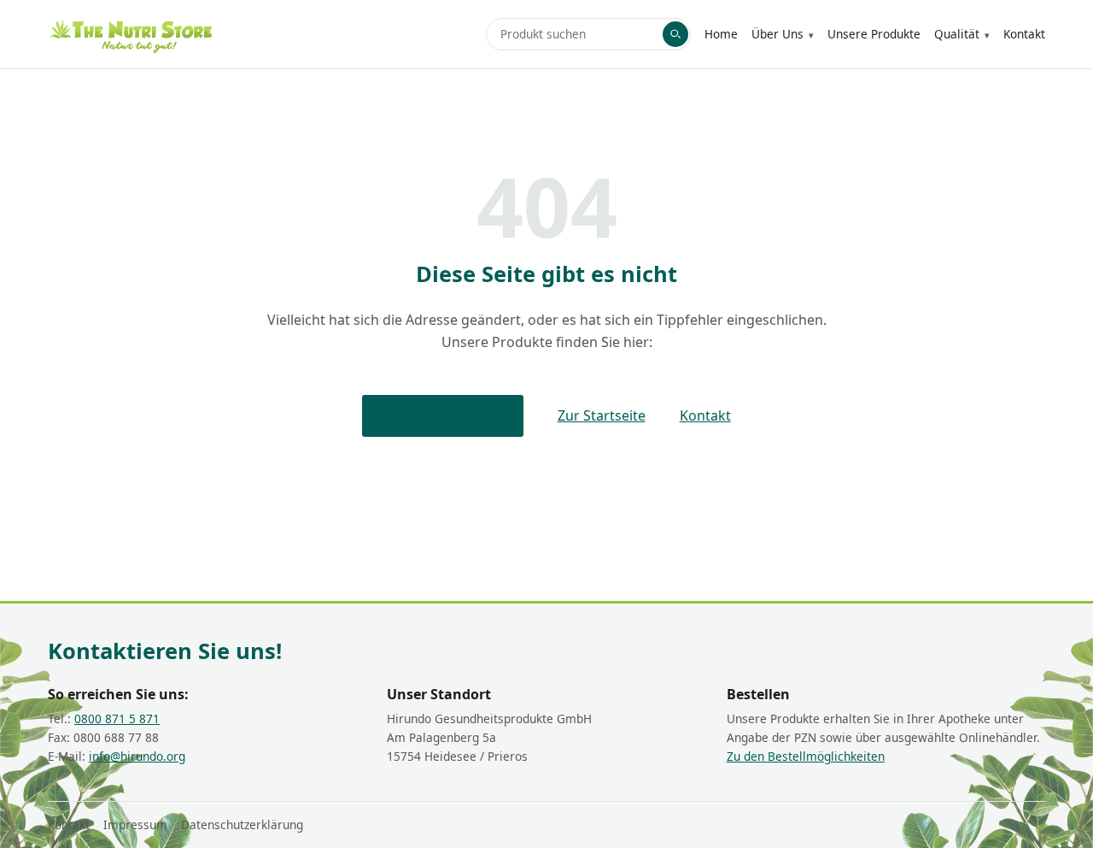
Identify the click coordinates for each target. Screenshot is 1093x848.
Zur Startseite (602, 415)
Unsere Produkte (874, 34)
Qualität (956, 34)
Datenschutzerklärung (242, 824)
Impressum (135, 824)
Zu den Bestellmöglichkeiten (806, 756)
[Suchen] (675, 34)
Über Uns (777, 34)
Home (721, 34)
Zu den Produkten (442, 415)
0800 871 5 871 (117, 718)
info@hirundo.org (137, 756)
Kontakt (1024, 34)
